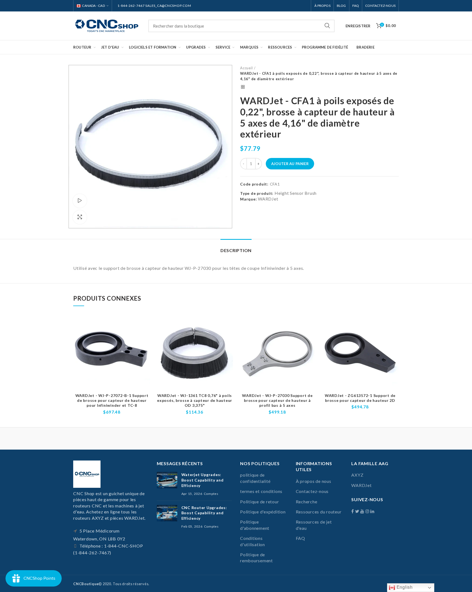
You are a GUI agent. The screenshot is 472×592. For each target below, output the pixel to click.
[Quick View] (146, 335)
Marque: (248, 199)
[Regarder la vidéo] (80, 201)
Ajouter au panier (290, 164)
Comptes (211, 494)
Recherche (327, 26)
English (404, 587)
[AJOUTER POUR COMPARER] (146, 323)
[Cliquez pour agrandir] (80, 217)
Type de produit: (256, 193)
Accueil (246, 68)
